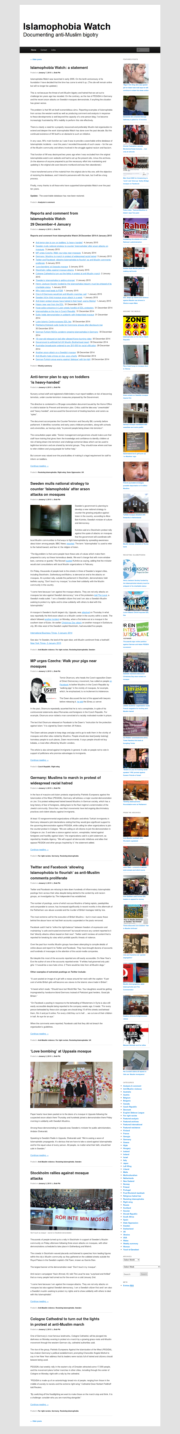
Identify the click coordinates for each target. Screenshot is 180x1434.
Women (126, 1246)
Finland (126, 1130)
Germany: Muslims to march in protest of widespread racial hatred (66, 256)
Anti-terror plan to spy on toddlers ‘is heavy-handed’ (59, 242)
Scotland (127, 1207)
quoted (69, 560)
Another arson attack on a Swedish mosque (56, 352)
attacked (86, 612)
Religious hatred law (132, 1196)
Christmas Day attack (72, 622)
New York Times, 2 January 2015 (45, 643)
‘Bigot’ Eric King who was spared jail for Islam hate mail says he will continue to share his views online (135, 87)
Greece (126, 1142)
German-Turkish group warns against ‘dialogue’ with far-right (63, 359)
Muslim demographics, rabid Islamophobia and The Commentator (133, 987)
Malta (125, 1172)
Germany (55, 856)
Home (33, 49)
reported (70, 543)
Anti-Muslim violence (46, 649)
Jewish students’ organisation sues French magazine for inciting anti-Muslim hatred (136, 708)
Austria (126, 1094)
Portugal (127, 1190)
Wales (125, 1240)
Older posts (36, 59)
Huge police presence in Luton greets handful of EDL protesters (65, 307)
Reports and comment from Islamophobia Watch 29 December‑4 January (54, 218)
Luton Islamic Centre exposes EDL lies (53, 321)
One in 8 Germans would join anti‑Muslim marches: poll (61, 293)
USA (125, 1237)
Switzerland (128, 1228)
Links (53, 49)
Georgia (126, 1136)
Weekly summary (45, 365)
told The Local (100, 595)
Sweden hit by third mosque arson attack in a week (59, 297)
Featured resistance (131, 1127)
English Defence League (133, 1112)
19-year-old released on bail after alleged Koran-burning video (64, 338)
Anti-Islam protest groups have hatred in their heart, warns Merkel (66, 300)
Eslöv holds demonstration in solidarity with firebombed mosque (65, 314)
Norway (126, 1184)
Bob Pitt (57, 72)
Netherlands (128, 1178)
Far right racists (62, 649)
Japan (125, 1163)
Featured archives (131, 1121)
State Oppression (74, 472)
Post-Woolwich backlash (134, 1193)
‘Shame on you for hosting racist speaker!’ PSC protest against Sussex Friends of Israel (135, 772)
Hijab (125, 1145)
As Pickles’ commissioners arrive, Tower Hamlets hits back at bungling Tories (135, 740)
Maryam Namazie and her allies (134, 1045)
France (126, 1133)
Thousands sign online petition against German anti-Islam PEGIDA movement (136, 644)
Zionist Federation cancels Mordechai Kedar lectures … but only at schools (135, 149)
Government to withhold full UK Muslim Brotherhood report (62, 342)
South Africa (128, 1216)
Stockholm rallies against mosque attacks (55, 269)
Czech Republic (44, 766)
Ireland (126, 1154)
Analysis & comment (46, 202)
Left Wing (127, 1166)
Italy (125, 1160)
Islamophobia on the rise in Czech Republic (55, 311)
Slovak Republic (130, 1213)
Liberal (126, 1169)
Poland (126, 1187)
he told (80, 701)
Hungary (126, 1148)
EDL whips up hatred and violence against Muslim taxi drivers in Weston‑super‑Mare (135, 300)
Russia (126, 1205)
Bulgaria (126, 1100)
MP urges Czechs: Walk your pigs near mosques (58, 252)
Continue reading (39, 465)
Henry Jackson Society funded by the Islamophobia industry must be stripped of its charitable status (136, 583)
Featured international (132, 1124)
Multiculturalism (130, 1175)
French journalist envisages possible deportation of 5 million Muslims (135, 485)
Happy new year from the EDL (50, 304)
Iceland (126, 1151)
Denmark (127, 1109)
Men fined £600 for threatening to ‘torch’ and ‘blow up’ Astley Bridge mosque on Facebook (136, 181)
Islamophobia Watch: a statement (59, 67)
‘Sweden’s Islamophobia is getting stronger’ (55, 280)
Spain (125, 1219)
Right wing (62, 472)
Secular (126, 1210)
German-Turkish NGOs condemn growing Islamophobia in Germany (67, 331)
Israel (125, 1157)
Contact (44, 49)
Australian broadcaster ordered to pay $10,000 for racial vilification (66, 345)
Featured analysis (131, 1118)
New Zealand (128, 1181)
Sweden (92, 649)
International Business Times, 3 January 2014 (51, 632)
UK (82, 472)
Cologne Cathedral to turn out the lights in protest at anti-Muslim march (68, 273)
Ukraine (126, 1234)
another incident (52, 619)
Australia (127, 1091)
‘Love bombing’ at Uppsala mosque (52, 266)
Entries (128, 1285)
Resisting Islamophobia (47, 472)
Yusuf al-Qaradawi (131, 1249)
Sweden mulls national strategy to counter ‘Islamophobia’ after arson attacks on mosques (60, 489)
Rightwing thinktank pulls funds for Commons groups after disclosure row (69, 324)
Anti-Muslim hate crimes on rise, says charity (56, 355)
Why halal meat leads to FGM (49, 290)
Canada (126, 1103)
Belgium (126, 1097)
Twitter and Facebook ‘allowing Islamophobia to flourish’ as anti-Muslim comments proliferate (65, 872)
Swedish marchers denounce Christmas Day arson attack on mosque (134, 676)
